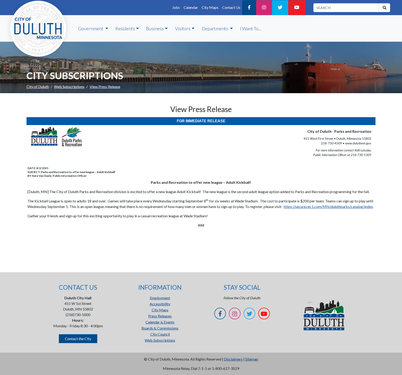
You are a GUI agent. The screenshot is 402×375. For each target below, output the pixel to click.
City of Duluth (38, 86)
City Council (160, 334)
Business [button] (155, 28)
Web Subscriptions (69, 86)
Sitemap (251, 359)
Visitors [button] (183, 28)
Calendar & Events (159, 322)
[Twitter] (280, 7)
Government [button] (91, 28)
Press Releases (160, 316)
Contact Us (231, 7)
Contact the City (78, 338)
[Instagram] (264, 7)
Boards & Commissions (159, 328)
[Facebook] (249, 7)
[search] (384, 7)
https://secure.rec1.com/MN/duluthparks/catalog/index (328, 206)
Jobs (176, 7)
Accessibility (160, 304)
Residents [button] (125, 28)
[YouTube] (296, 7)
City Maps (210, 7)
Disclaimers (233, 359)
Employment (160, 298)
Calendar (191, 7)
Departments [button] (215, 28)
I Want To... (250, 28)
